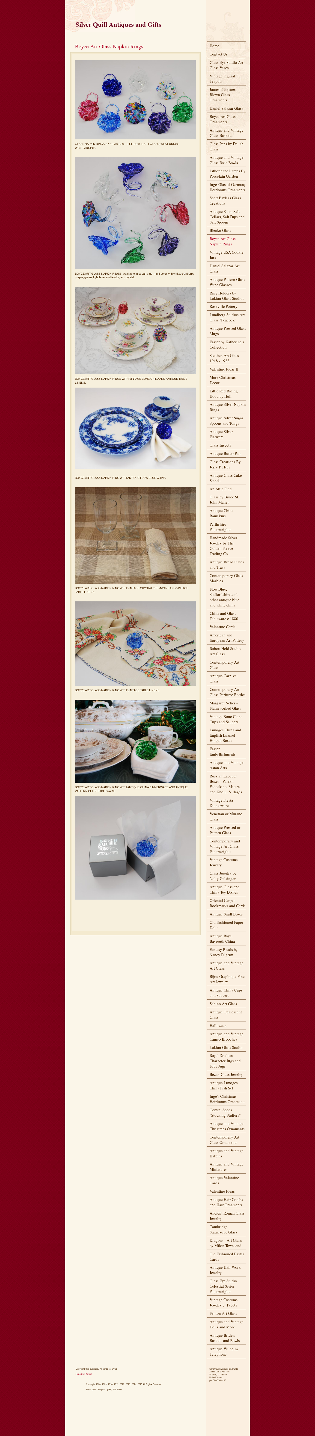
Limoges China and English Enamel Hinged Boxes (225, 735)
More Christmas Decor (223, 380)
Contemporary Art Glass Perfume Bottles (228, 692)
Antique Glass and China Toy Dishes (225, 889)
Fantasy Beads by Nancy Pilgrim (224, 952)
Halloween (218, 1025)
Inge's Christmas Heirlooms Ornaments (227, 1099)
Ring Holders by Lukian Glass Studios (227, 295)
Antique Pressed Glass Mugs (228, 331)
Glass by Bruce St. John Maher (224, 499)
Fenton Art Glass (223, 1313)
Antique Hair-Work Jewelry (225, 1270)
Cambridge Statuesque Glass (223, 1229)
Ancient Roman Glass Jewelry (227, 1215)
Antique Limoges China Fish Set (224, 1085)
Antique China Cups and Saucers (226, 992)
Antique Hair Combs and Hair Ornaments (226, 1202)
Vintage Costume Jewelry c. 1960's (224, 1302)
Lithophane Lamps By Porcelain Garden (228, 173)
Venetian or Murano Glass (226, 816)
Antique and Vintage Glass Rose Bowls (227, 160)
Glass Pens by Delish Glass (227, 146)
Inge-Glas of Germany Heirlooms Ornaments (228, 187)
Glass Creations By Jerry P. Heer (225, 464)
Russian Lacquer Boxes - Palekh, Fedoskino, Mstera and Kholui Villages (226, 784)
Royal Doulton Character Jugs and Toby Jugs (225, 1061)
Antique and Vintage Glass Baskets (227, 132)
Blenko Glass (220, 230)
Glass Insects (220, 445)
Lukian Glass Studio (226, 1047)
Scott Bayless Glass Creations (225, 200)
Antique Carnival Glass (224, 678)
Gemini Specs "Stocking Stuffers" (225, 1112)
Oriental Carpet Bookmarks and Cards (228, 903)
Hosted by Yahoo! (83, 1374)
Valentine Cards (222, 626)
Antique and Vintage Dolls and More (227, 1324)
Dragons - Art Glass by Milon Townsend (226, 1243)
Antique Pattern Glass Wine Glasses (227, 282)
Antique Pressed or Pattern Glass (225, 830)
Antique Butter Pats (225, 453)
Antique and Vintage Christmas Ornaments (227, 1126)
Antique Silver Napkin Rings (228, 407)
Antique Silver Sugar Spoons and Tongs (226, 420)
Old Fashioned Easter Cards (227, 1256)
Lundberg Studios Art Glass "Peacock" (227, 317)
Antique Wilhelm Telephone (224, 1351)
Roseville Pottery (224, 306)
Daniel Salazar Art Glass (225, 268)
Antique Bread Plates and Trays (227, 564)
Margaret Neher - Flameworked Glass (225, 705)
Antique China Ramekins (221, 513)
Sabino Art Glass (223, 1003)
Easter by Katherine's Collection (227, 344)
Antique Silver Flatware (221, 434)
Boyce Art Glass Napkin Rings (223, 241)
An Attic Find (221, 488)
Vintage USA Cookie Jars (227, 255)
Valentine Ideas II (224, 369)
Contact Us (219, 54)
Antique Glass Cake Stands (226, 478)
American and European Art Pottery (227, 637)
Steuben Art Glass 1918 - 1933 (224, 358)
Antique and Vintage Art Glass (227, 965)
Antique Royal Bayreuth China (222, 938)
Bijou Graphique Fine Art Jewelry (227, 979)
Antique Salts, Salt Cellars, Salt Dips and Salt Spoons (227, 217)
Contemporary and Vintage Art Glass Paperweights (225, 846)
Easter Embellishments (223, 751)
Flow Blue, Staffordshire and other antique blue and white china (224, 597)
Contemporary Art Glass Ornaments (224, 1139)
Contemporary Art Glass (224, 664)
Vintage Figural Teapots (222, 78)
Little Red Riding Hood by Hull (224, 393)
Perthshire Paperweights (220, 526)
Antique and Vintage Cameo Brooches (227, 1036)
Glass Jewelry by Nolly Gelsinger (223, 876)
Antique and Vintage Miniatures (227, 1166)
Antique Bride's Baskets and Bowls (225, 1338)
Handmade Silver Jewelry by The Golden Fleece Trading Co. (223, 545)
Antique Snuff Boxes (226, 914)
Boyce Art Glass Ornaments (223, 119)
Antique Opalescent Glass (226, 1014)
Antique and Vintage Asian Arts (227, 765)
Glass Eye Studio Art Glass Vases (226, 65)
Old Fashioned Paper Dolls (226, 925)
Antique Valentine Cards (224, 1180)
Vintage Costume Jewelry (224, 862)
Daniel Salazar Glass (226, 108)
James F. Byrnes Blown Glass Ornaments (223, 95)
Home (214, 45)
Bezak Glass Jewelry (226, 1074)
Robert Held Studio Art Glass (225, 651)
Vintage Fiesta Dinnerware (221, 802)
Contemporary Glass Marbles (226, 578)
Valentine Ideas (222, 1191)
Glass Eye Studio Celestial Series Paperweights (223, 1286)
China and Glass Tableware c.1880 (224, 616)
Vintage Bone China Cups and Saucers (226, 719)
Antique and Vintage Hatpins (227, 1153)
